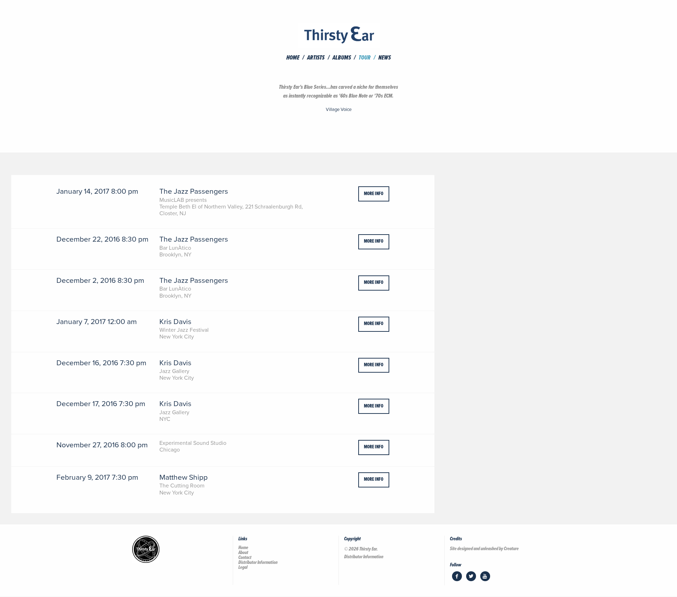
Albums (342, 58)
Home (292, 58)
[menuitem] (296, 58)
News (384, 58)
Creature (511, 549)
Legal (243, 567)
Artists (315, 58)
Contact (244, 557)
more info (373, 194)
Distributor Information (257, 562)
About (243, 552)
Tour (365, 58)
